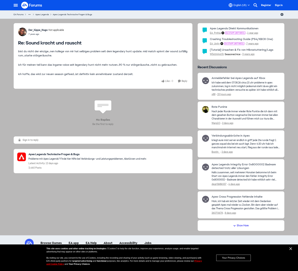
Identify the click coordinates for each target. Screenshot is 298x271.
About (108, 243)
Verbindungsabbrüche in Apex (231, 135)
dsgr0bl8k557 (219, 184)
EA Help (91, 243)
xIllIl (213, 94)
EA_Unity (215, 43)
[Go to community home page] (31, 5)
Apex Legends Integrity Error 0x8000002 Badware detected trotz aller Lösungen (244, 166)
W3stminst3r (217, 54)
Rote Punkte (219, 107)
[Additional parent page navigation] (29, 14)
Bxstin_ (216, 151)
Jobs (147, 243)
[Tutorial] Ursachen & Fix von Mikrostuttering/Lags (241, 50)
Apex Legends (42, 14)
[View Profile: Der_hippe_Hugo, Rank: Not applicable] (22, 32)
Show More (243, 225)
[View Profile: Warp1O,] (205, 109)
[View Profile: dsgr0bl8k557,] (205, 167)
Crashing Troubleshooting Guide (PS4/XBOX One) (241, 39)
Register (266, 5)
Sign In (279, 5)
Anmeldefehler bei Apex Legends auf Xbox (238, 78)
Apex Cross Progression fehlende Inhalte (237, 196)
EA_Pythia (215, 32)
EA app (74, 243)
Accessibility (128, 243)
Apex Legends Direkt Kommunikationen (234, 28)
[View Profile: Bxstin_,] (205, 138)
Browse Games (51, 243)
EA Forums (19, 14)
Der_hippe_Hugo (38, 30)
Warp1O (216, 123)
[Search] (255, 5)
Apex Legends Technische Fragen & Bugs (72, 14)
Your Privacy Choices (233, 257)
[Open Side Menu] (15, 5)
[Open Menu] (282, 14)
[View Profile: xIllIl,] (205, 80)
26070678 (217, 212)
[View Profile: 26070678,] (205, 199)
